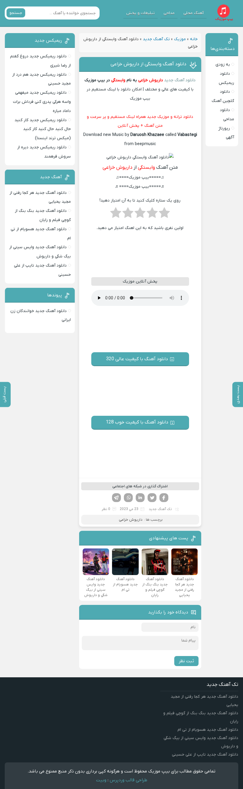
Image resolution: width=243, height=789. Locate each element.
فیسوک (163, 497)
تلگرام (116, 497)
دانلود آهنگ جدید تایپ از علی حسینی (205, 754)
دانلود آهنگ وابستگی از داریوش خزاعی (148, 64)
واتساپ (128, 497)
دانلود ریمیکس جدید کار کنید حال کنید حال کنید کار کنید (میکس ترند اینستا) (43, 129)
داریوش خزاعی (150, 80)
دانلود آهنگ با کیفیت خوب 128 (137, 422)
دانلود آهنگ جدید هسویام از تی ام (208, 730)
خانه (194, 39)
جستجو (15, 12)
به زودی (222, 64)
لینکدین (140, 497)
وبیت (101, 780)
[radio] (164, 214)
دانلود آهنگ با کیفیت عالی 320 (137, 359)
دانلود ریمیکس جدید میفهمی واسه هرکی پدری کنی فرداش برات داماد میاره (42, 102)
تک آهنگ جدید (156, 39)
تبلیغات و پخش (140, 13)
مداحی (169, 13)
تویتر (152, 497)
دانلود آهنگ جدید (180, 80)
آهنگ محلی (193, 13)
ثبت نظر (186, 661)
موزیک (180, 39)
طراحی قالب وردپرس (128, 780)
